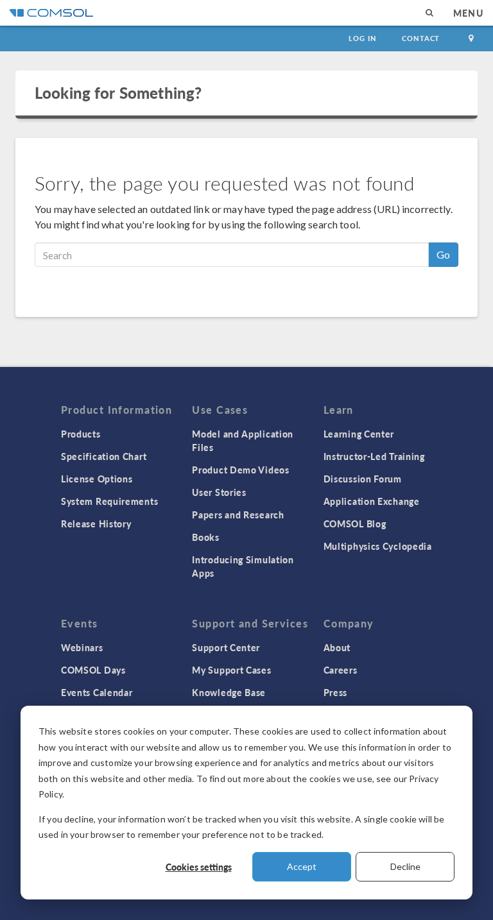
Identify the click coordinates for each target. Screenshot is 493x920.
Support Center (226, 647)
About (337, 647)
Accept (301, 866)
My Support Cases (231, 669)
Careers (341, 669)
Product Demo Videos (240, 469)
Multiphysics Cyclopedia (378, 546)
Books (206, 537)
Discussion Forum (363, 478)
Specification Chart (103, 456)
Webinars (82, 647)
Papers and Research (238, 514)
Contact (421, 38)
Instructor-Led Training (374, 456)
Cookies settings (199, 866)
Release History (96, 523)
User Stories (219, 492)
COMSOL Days (93, 669)
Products (81, 433)
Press (336, 692)
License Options (97, 478)
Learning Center (359, 433)
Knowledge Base (229, 692)
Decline (405, 866)
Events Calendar (97, 692)
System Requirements (109, 501)
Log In (362, 38)
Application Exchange (372, 501)
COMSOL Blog (355, 523)
